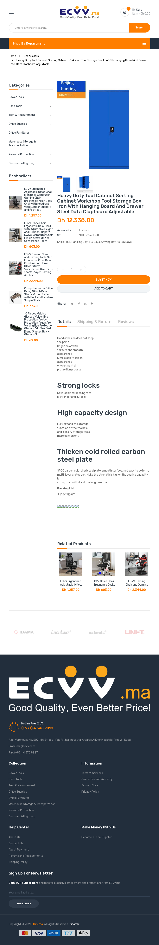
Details (64, 321)
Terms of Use (89, 785)
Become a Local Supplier (96, 837)
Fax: (11, 752)
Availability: (64, 230)
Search (74, 924)
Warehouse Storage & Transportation (32, 804)
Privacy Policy (90, 791)
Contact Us (16, 843)
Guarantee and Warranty (96, 779)
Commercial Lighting (22, 816)
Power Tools (16, 97)
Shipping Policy (18, 862)
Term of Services (92, 773)
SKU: (60, 235)
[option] (65, 184)
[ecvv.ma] (79, 9)
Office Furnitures (19, 798)
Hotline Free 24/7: (32, 723)
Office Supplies (18, 791)
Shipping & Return (94, 321)
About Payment (19, 849)
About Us (14, 837)
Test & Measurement (22, 785)
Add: (11, 739)
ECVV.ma (37, 924)
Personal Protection (21, 810)
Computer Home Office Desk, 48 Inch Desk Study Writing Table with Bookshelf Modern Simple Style (38, 294)
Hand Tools (15, 779)
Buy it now (103, 279)
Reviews (126, 321)
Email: (12, 746)
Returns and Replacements (26, 855)
